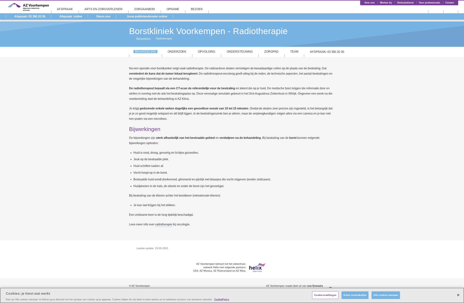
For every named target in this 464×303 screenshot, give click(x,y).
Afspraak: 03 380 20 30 (29, 16)
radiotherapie (163, 224)
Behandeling (143, 38)
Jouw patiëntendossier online (147, 16)
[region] (232, 295)
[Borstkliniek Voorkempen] (130, 38)
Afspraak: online (70, 16)
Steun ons (103, 16)
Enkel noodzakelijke (354, 295)
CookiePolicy (221, 299)
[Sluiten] (458, 295)
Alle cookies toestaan (386, 295)
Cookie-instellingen (325, 295)
